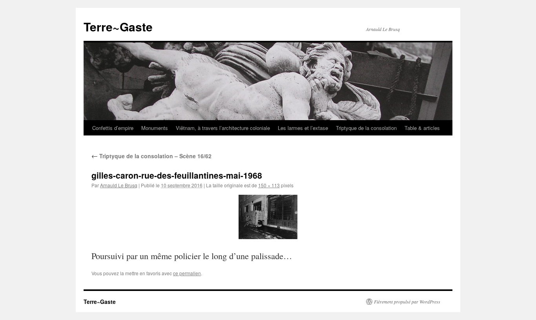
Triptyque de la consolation (366, 128)
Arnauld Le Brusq (118, 185)
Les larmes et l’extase (303, 128)
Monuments (154, 128)
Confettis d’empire (112, 128)
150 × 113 (269, 185)
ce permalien (187, 273)
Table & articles (422, 128)
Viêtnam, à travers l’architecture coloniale (223, 128)
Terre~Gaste (118, 26)
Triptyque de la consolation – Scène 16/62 (151, 156)
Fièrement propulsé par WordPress (407, 301)
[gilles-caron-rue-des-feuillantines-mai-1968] (268, 217)
